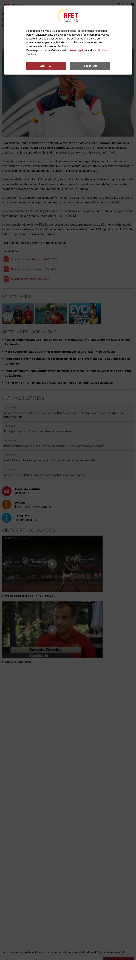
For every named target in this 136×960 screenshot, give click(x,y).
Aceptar (46, 66)
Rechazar (90, 66)
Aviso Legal (76, 50)
